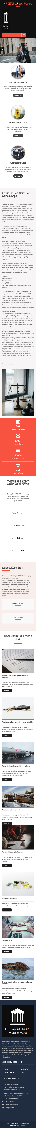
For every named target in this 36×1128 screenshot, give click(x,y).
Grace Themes (21, 1125)
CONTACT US (25, 1069)
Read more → (7, 690)
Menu (6, 35)
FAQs (6, 1069)
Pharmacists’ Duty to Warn (9, 899)
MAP (22, 1073)
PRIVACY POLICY (9, 1073)
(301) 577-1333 (10, 3)
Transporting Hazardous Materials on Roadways (16, 766)
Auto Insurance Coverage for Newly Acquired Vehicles (17, 722)
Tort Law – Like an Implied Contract (12, 852)
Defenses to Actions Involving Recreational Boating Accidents (17, 982)
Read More (18, 95)
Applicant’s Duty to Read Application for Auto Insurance (15, 676)
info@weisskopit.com (25, 3)
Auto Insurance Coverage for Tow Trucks (14, 810)
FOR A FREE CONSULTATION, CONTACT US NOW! (18, 6)
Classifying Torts (7, 940)
